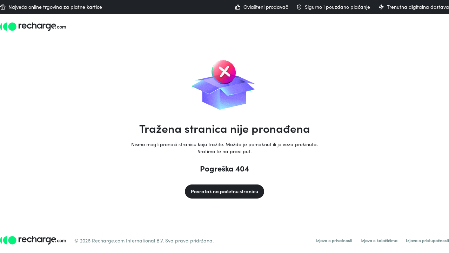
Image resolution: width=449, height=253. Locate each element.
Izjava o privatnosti (334, 240)
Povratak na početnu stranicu (224, 191)
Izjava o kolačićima (379, 240)
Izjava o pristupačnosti (427, 240)
